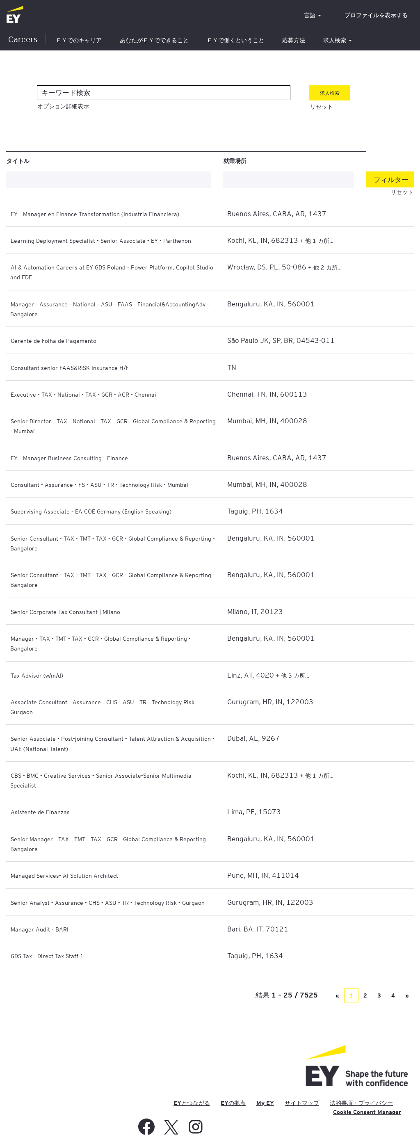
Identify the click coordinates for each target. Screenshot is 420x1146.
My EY (265, 1103)
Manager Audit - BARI (39, 929)
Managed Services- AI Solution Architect (64, 875)
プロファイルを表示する (376, 15)
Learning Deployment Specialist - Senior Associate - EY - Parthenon (101, 240)
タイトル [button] (18, 160)
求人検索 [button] (335, 40)
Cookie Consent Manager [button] (367, 1112)
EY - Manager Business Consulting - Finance (69, 457)
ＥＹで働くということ (235, 40)
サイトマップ (302, 1103)
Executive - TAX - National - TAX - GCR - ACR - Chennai (83, 394)
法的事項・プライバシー (361, 1103)
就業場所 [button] (235, 160)
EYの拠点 (233, 1103)
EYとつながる (191, 1103)
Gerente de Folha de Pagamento (53, 340)
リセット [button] (321, 106)
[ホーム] (14, 15)
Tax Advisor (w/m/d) (37, 675)
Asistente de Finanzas (40, 811)
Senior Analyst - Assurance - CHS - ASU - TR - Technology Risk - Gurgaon (108, 902)
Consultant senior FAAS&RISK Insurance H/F (70, 367)
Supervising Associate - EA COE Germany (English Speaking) (91, 511)
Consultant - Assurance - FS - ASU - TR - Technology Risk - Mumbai (99, 484)
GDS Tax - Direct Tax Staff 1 (47, 955)
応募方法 (293, 40)
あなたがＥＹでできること (154, 40)
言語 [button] (310, 15)
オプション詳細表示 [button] (63, 106)
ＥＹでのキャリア (79, 40)
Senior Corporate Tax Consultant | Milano (65, 611)
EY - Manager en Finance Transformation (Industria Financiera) (95, 213)
